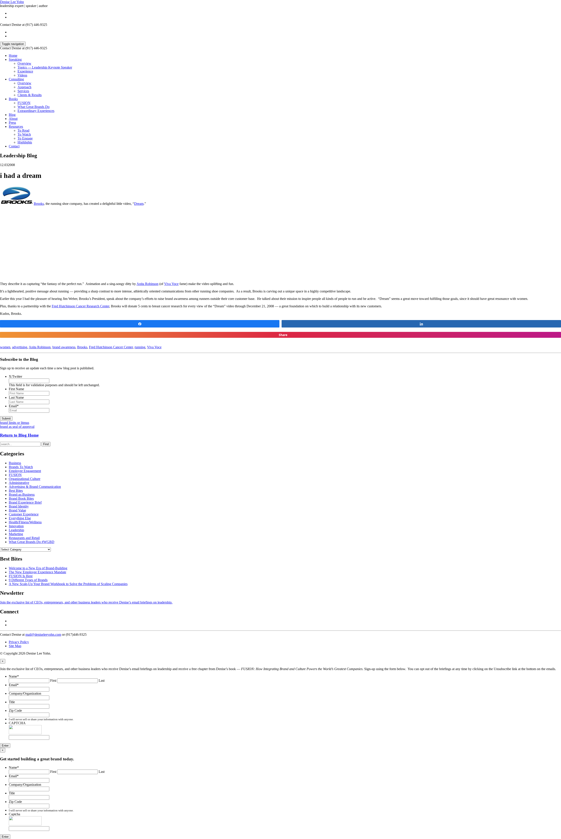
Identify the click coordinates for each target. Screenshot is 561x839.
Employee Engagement (25, 471)
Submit (6, 418)
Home (13, 55)
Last (102, 680)
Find (46, 444)
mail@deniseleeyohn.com (43, 634)
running (140, 347)
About (13, 118)
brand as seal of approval (17, 426)
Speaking (15, 59)
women (5, 347)
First (53, 680)
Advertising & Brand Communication (35, 487)
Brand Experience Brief (25, 502)
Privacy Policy (19, 642)
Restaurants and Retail (24, 538)
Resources (16, 126)
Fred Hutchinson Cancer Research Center (80, 306)
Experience (25, 71)
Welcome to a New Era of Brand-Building (38, 568)
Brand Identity (19, 506)
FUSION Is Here (21, 576)
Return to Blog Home (19, 435)
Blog (12, 115)
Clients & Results (30, 95)
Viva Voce (171, 284)
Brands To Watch (21, 467)
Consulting (16, 79)
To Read (23, 130)
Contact (14, 146)
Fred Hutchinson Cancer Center (111, 347)
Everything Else (20, 518)
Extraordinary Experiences (36, 111)
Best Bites (16, 490)
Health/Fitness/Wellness (25, 522)
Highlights (25, 142)
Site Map (15, 646)
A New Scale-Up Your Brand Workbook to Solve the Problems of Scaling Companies (68, 584)
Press (12, 122)
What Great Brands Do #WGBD (31, 542)
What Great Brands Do (34, 107)
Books (13, 99)
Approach (24, 87)
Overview (24, 63)
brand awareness (63, 347)
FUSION (24, 103)
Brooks (39, 203)
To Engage (25, 138)
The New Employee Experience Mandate (37, 572)
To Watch (24, 134)
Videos (22, 75)
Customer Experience (24, 514)
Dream (139, 203)
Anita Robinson (147, 284)
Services (23, 91)
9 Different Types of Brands (28, 580)
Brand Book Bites (21, 498)
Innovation (16, 526)
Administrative (19, 483)
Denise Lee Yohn (12, 2)
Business (15, 463)
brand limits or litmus (14, 423)
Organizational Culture (24, 479)
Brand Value (17, 510)
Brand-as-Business (22, 494)
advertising (19, 347)
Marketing (16, 534)
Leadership (16, 530)
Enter (5, 745)
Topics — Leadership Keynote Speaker (45, 67)
